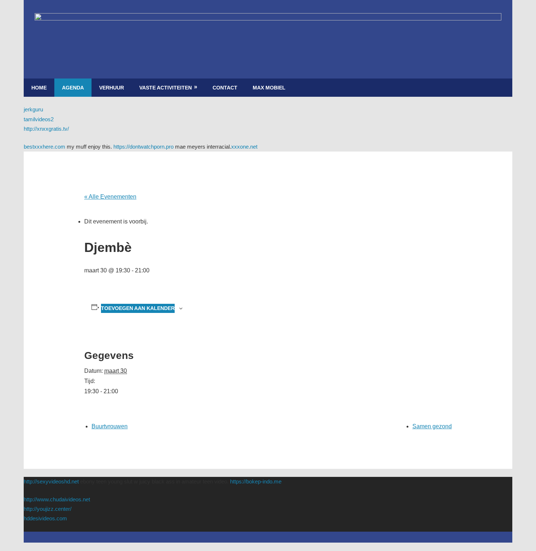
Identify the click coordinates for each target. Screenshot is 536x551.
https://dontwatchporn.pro (143, 147)
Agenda (73, 88)
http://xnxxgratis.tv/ (46, 129)
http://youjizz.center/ (47, 509)
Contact (225, 88)
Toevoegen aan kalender (138, 308)
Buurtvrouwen (110, 426)
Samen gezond (432, 426)
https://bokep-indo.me (255, 481)
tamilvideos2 (39, 119)
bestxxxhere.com (44, 147)
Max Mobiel (269, 88)
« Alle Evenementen (110, 197)
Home (39, 88)
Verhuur (111, 88)
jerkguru (33, 109)
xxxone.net (244, 147)
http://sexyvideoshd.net (51, 481)
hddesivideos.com (45, 518)
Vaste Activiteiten (165, 88)
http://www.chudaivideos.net (57, 499)
